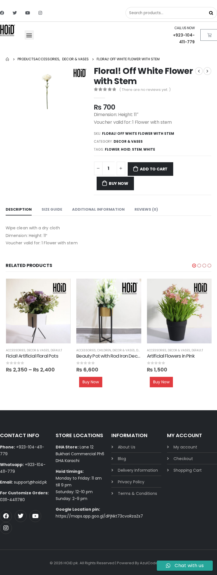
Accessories (15, 350)
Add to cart (154, 169)
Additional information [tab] (98, 209)
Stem (137, 149)
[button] (29, 35)
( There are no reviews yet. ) (145, 89)
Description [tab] (19, 209)
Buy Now (118, 183)
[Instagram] (40, 13)
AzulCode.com (153, 563)
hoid (126, 149)
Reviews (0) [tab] (146, 209)
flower (112, 149)
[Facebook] (2, 13)
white (149, 149)
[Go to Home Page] (8, 59)
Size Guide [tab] (52, 209)
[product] (38, 311)
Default (56, 350)
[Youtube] (27, 13)
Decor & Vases (128, 141)
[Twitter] (15, 13)
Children (104, 350)
